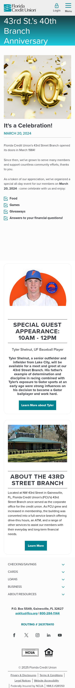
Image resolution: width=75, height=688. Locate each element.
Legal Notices (23, 680)
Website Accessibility (47, 680)
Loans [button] (12, 579)
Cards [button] (13, 572)
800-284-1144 (50, 613)
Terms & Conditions (52, 675)
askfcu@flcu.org (26, 613)
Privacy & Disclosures (23, 675)
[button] (57, 7)
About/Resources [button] (22, 594)
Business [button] (15, 586)
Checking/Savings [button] (22, 564)
